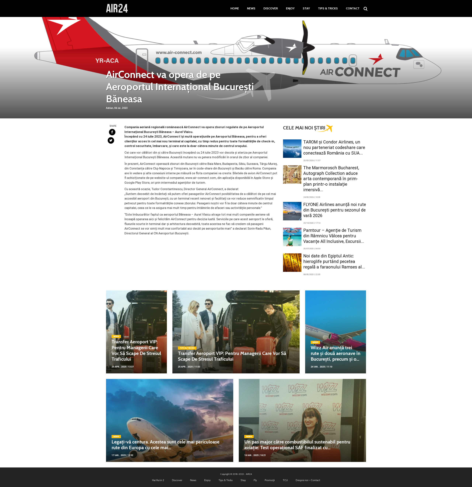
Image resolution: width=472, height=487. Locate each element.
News (251, 8)
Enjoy (290, 8)
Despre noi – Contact (308, 480)
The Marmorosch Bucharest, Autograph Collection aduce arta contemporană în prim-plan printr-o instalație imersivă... (331, 179)
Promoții (270, 480)
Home (234, 8)
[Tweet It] (111, 140)
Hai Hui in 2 (158, 480)
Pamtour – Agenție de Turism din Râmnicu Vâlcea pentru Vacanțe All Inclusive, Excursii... (333, 236)
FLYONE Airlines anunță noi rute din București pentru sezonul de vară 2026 (334, 210)
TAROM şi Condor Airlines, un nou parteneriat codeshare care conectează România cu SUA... (334, 148)
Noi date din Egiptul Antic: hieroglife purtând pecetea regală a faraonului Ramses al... (334, 262)
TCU (285, 480)
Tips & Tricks (328, 8)
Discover (270, 8)
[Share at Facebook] (112, 132)
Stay (306, 8)
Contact (353, 8)
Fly (255, 480)
